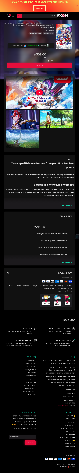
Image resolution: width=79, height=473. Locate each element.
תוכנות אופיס (32, 373)
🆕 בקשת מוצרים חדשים (67, 437)
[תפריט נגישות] (77, 236)
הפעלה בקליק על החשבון (18, 45)
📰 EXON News (69, 434)
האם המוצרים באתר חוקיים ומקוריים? (52, 248)
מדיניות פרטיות (70, 425)
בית (5, 23)
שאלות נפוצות (70, 431)
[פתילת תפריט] (74, 15)
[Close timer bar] (77, 6)
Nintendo (43, 45)
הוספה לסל (39, 65)
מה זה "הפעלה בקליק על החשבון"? (53, 241)
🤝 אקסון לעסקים (69, 440)
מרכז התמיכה (70, 419)
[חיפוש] (19, 16)
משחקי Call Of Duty (29, 391)
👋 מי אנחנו (71, 416)
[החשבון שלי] (12, 16)
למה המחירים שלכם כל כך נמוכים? (53, 255)
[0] (8, 16)
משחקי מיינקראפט (30, 385)
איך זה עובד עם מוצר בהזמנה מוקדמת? (52, 234)
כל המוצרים (11, 23)
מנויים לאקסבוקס (30, 370)
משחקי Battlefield (30, 388)
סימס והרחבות (31, 382)
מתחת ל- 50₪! (70, 447)
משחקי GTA (32, 394)
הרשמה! (30, 442)
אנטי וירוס (33, 379)
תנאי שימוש (71, 422)
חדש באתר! (32, 360)
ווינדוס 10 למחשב (30, 376)
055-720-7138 (63, 406)
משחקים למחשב (30, 363)
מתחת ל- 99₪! (70, 444)
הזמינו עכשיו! (39, 8)
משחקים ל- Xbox (30, 366)
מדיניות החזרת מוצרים (68, 428)
